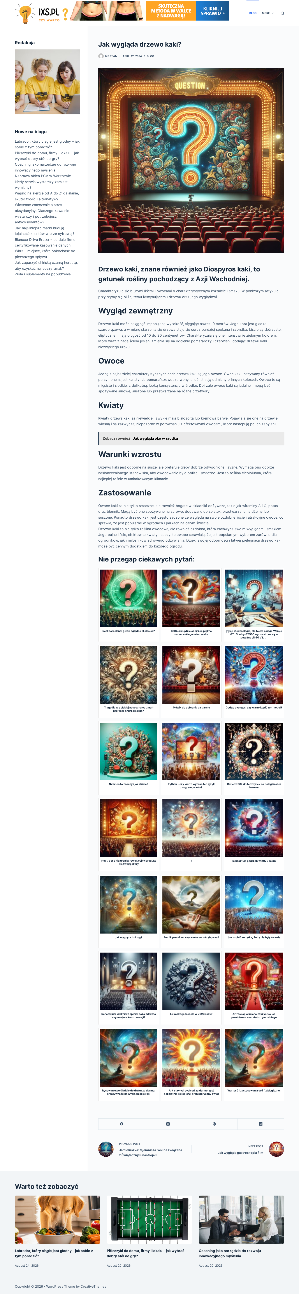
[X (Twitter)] (168, 1124)
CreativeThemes (93, 1286)
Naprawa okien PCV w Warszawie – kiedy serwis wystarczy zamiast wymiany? (44, 182)
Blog (253, 13)
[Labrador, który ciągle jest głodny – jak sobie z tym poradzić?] (57, 1219)
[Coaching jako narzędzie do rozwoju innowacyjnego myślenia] (241, 1219)
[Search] (282, 13)
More (266, 13)
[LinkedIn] (261, 1124)
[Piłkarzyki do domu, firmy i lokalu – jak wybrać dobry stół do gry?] (149, 1219)
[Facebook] (121, 1124)
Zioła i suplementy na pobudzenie (43, 274)
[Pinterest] (214, 1124)
